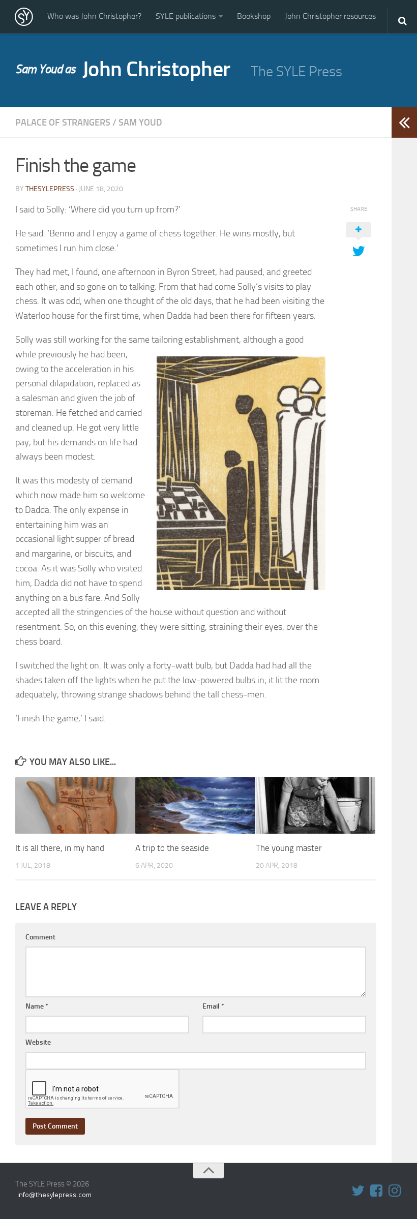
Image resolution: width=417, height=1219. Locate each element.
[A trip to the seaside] (195, 805)
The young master (289, 848)
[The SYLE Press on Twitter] (358, 1190)
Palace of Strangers (62, 122)
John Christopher (122, 69)
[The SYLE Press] (24, 17)
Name (36, 1006)
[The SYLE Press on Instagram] (395, 1190)
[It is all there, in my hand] (75, 805)
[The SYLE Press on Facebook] (376, 1190)
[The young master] (315, 805)
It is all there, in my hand (59, 848)
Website (38, 1042)
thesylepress (49, 189)
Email (213, 1006)
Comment (40, 937)
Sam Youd (140, 122)
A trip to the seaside (172, 848)
